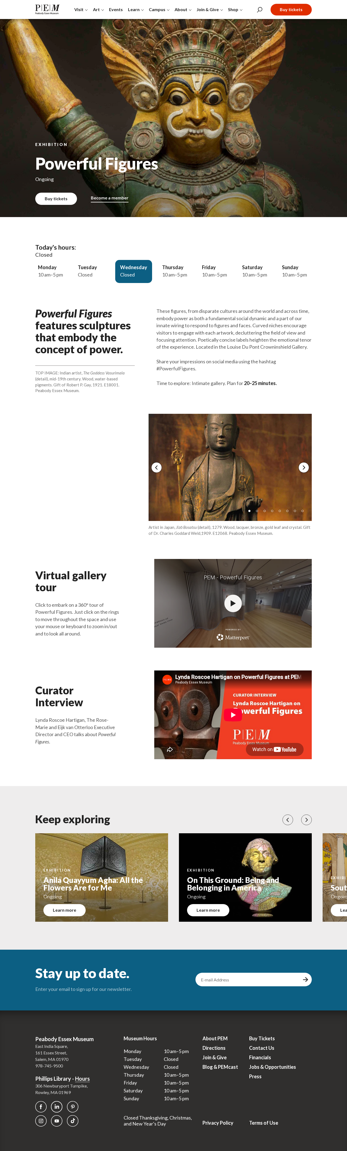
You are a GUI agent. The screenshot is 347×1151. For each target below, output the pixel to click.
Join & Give (215, 1057)
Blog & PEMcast (220, 1067)
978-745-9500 (49, 1065)
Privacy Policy (218, 1123)
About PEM (215, 1038)
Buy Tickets (262, 1038)
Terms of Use (263, 1123)
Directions (214, 1048)
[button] (287, 820)
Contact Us (261, 1048)
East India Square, (51, 1046)
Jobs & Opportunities (272, 1067)
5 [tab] (281, 513)
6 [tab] (289, 513)
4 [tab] (274, 513)
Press (255, 1076)
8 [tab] (304, 513)
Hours (82, 1078)
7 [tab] (297, 513)
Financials (260, 1057)
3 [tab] (266, 513)
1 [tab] (251, 513)
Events (116, 9)
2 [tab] (259, 513)
